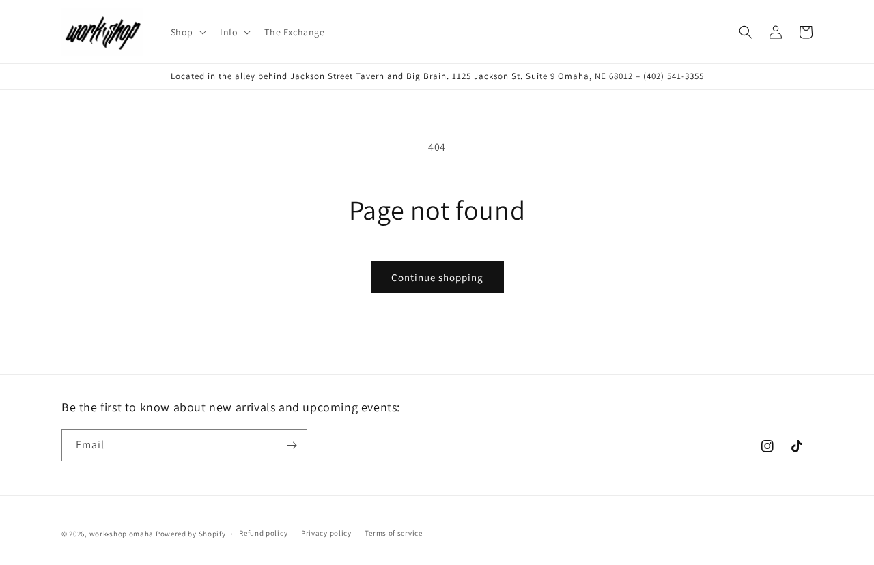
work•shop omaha (121, 533)
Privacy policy (326, 533)
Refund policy (263, 533)
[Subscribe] (292, 445)
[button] (187, 32)
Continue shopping (437, 277)
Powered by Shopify (191, 533)
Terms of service (393, 533)
